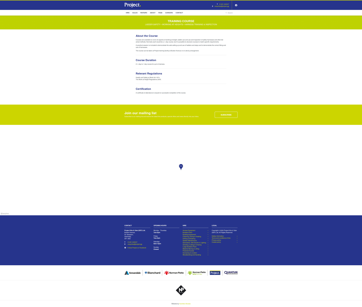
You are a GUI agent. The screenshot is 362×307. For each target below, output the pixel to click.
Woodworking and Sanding (192, 255)
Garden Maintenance (190, 241)
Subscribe (226, 114)
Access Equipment (189, 230)
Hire (128, 13)
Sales (135, 13)
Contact (179, 13)
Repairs (143, 13)
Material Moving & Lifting (191, 249)
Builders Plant (187, 232)
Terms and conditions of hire (221, 238)
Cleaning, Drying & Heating (192, 236)
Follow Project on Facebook (136, 248)
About (152, 13)
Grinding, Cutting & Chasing (192, 245)
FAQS (160, 13)
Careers (169, 13)
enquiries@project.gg (222, 6)
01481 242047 (224, 4)
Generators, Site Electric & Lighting (194, 243)
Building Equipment (189, 235)
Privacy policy (216, 240)
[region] (181, 170)
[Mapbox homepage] (5, 214)
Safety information (218, 236)
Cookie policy (216, 242)
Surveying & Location (190, 253)
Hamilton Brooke (185, 304)
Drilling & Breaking (189, 239)
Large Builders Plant (189, 247)
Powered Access (188, 251)
